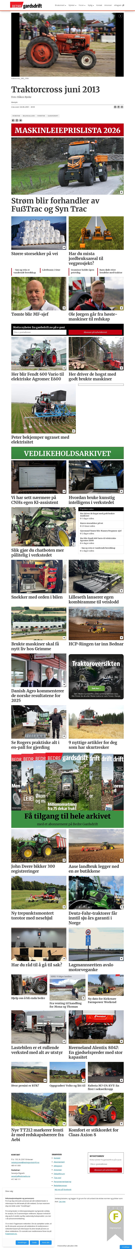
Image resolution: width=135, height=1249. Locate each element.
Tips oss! (57, 1177)
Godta (34, 1242)
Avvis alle (45, 1242)
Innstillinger (126, 1247)
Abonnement (59, 1162)
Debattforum (59, 1173)
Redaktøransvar (60, 1185)
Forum (81, 5)
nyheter (16, 116)
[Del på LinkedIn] (118, 107)
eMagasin (118, 5)
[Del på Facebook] (115, 107)
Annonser (108, 5)
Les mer (62, 1201)
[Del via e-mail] (122, 107)
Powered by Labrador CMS (67, 1246)
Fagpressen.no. (11, 1234)
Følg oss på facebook (62, 1189)
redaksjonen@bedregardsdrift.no (25, 1162)
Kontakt (99, 5)
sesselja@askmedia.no (20, 1176)
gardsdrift (53, 116)
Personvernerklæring (62, 1181)
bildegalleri (29, 116)
